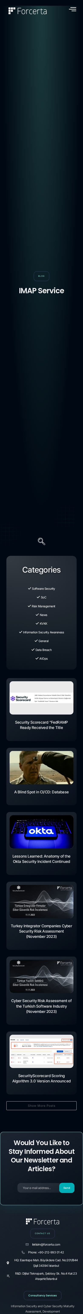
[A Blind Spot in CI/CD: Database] (41, 767)
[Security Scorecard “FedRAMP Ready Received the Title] (41, 698)
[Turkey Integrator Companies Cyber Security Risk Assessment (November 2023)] (41, 901)
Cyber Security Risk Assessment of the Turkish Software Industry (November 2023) (41, 1006)
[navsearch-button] (41, 542)
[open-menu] (72, 9)
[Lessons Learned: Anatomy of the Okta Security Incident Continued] (41, 831)
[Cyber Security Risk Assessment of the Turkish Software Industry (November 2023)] (41, 976)
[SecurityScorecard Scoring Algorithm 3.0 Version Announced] (41, 1051)
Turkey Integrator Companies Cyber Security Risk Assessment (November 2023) (41, 931)
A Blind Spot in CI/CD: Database (41, 792)
